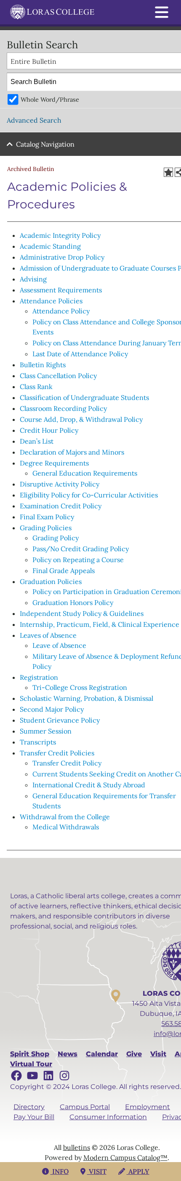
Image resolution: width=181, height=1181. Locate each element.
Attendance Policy (61, 311)
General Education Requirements (84, 473)
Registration (39, 677)
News (67, 1054)
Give (134, 1054)
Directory (29, 1107)
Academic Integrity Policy (60, 235)
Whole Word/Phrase (50, 99)
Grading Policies (46, 527)
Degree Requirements (54, 463)
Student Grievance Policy (60, 720)
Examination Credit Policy (60, 506)
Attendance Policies (51, 301)
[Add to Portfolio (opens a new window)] (168, 172)
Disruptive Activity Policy (59, 484)
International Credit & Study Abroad (88, 785)
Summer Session (46, 731)
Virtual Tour (31, 1064)
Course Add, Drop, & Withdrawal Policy (81, 419)
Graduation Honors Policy (72, 602)
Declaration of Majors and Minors (72, 452)
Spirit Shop (29, 1054)
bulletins (76, 1147)
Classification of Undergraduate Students (84, 397)
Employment (147, 1107)
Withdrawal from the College (65, 817)
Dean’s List (36, 441)
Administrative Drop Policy (62, 257)
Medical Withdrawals (65, 827)
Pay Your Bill (33, 1117)
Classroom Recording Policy (63, 408)
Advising (33, 279)
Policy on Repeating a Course (78, 559)
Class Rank (36, 386)
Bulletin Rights (43, 364)
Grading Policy (55, 538)
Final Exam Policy (47, 517)
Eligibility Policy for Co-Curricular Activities (89, 495)
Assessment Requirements (61, 290)
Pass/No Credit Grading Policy (80, 548)
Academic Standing (50, 246)
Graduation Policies (51, 581)
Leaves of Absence (48, 635)
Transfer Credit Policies (57, 753)
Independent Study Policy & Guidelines (82, 613)
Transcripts (38, 742)
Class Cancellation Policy (58, 375)
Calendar (102, 1054)
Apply (138, 1171)
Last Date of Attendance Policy (80, 354)
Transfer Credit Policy (66, 763)
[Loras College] (52, 12)
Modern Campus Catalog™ (125, 1157)
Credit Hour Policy (49, 430)
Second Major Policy (52, 709)
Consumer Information (108, 1117)
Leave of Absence (59, 645)
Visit (158, 1054)
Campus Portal (85, 1107)
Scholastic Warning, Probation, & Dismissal (86, 698)
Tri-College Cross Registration (79, 687)
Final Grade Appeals (63, 570)
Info (60, 1171)
